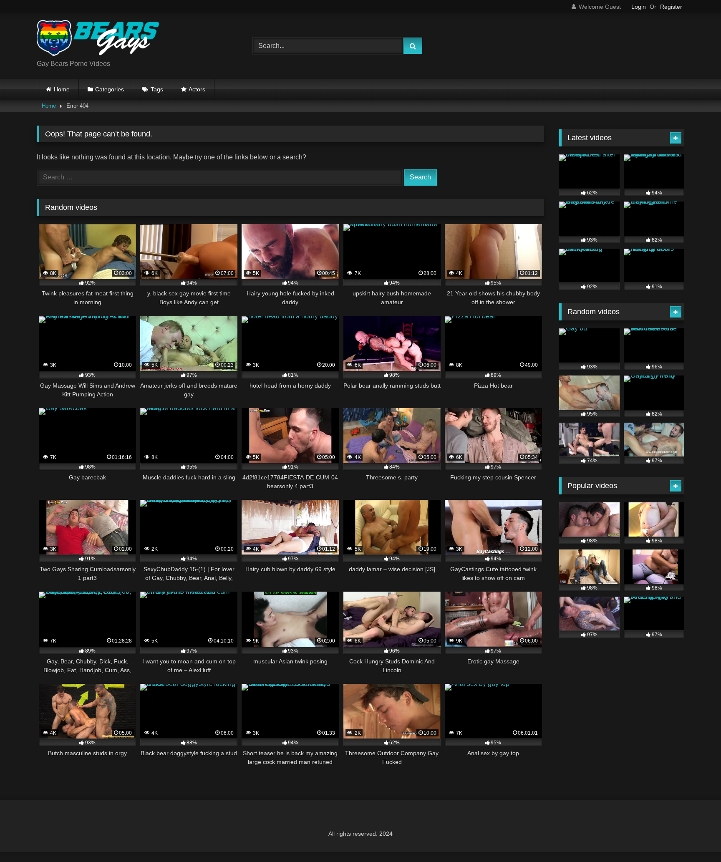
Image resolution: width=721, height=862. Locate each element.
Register (671, 6)
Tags (157, 89)
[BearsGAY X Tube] (99, 39)
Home (62, 89)
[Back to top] (695, 837)
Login (638, 6)
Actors (197, 89)
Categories (109, 89)
